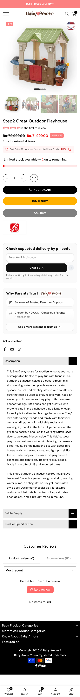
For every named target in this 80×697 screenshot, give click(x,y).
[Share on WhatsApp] (19, 349)
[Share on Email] (12, 349)
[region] (40, 311)
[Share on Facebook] (4, 349)
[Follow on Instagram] (40, 665)
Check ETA (37, 268)
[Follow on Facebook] (36, 665)
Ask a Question (12, 341)
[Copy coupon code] (69, 149)
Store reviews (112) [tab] (58, 558)
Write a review (40, 589)
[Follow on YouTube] (44, 665)
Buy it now (40, 201)
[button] (11, 128)
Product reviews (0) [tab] (21, 558)
